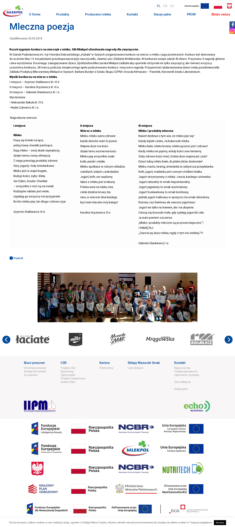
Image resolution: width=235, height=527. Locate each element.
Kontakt (132, 14)
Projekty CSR (68, 367)
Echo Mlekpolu (182, 382)
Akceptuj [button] (220, 522)
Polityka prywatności (185, 371)
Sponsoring (67, 371)
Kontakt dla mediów (35, 371)
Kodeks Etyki (68, 382)
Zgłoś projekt (68, 374)
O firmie (34, 14)
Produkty (62, 14)
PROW (191, 14)
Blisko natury (221, 14)
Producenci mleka (98, 14)
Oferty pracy (106, 367)
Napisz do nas (182, 367)
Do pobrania (30, 374)
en (165, 6)
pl (159, 6)
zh (172, 6)
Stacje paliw (162, 14)
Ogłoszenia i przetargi (186, 374)
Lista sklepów (135, 367)
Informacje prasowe (35, 367)
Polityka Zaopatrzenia (73, 378)
